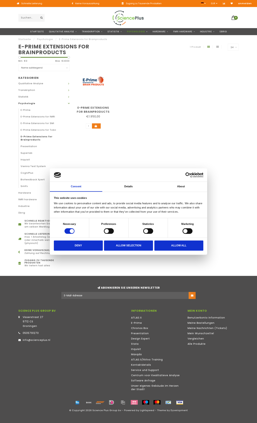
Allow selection (128, 245)
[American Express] (77, 402)
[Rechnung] (123, 402)
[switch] (109, 231)
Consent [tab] (76, 186)
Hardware (159, 31)
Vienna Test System (33, 166)
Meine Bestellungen (201, 323)
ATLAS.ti (136, 317)
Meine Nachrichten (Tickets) (207, 328)
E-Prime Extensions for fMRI (38, 116)
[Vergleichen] (224, 3)
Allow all (178, 245)
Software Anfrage (143, 380)
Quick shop (95, 106)
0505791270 (31, 333)
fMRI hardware (182, 31)
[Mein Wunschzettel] (232, 3)
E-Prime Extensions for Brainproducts (36, 138)
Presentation (29, 146)
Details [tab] (128, 186)
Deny (78, 245)
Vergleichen (196, 338)
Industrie (206, 31)
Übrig (223, 31)
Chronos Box (139, 328)
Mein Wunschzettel (201, 333)
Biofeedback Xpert (33, 179)
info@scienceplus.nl (36, 340)
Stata (135, 344)
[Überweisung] (88, 402)
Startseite (37, 31)
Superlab (27, 152)
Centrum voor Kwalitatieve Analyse (155, 375)
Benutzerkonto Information (206, 317)
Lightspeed (147, 410)
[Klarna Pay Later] (134, 402)
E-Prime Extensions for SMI (37, 123)
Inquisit (25, 159)
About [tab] (181, 186)
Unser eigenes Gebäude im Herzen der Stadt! (155, 387)
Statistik (113, 31)
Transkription (91, 31)
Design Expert (140, 338)
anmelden (245, 3)
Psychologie (136, 31)
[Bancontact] (168, 402)
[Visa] (179, 402)
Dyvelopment (179, 410)
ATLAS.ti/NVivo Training (147, 359)
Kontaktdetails (141, 365)
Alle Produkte (197, 344)
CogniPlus (27, 172)
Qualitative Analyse (61, 31)
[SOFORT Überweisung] (100, 402)
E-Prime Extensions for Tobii (38, 129)
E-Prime (26, 110)
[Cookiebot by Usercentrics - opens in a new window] (188, 175)
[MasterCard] (157, 402)
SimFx (24, 186)
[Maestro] (145, 402)
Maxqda (136, 354)
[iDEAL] (111, 402)
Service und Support (145, 370)
